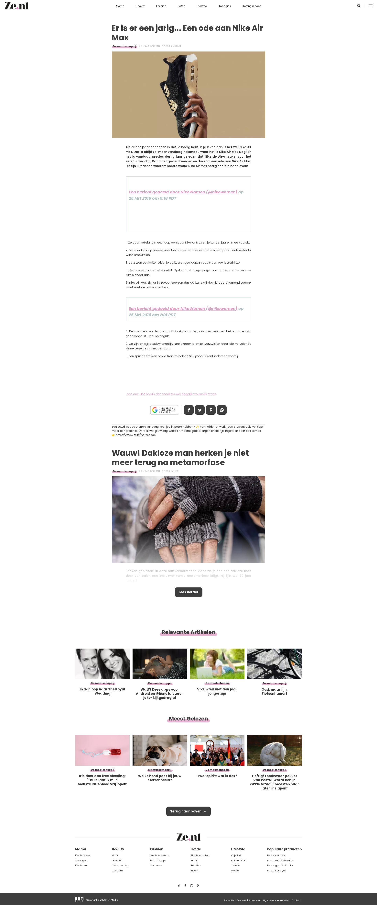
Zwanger (81, 860)
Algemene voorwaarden (276, 900)
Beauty (140, 6)
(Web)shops (158, 860)
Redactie (229, 900)
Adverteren (255, 900)
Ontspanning (120, 865)
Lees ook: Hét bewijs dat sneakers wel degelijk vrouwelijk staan (171, 394)
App (222, 410)
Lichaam (117, 870)
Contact (296, 900)
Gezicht (117, 860)
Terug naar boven (185, 811)
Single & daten (200, 855)
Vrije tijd (236, 855)
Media (235, 870)
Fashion (161, 6)
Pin (211, 410)
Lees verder (189, 592)
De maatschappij (124, 46)
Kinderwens (82, 855)
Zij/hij (194, 860)
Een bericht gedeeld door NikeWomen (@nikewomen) (183, 192)
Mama (120, 6)
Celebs (235, 865)
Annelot (176, 46)
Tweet (200, 410)
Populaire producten (284, 849)
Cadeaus (156, 865)
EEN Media (112, 899)
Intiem (195, 870)
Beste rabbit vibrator (280, 860)
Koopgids (225, 6)
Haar (115, 855)
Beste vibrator (276, 855)
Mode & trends (159, 855)
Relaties (196, 865)
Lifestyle (202, 6)
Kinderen (81, 865)
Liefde (181, 6)
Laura (174, 471)
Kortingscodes (251, 6)
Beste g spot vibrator (280, 865)
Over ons (241, 900)
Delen (189, 410)
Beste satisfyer (276, 870)
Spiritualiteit (238, 860)
